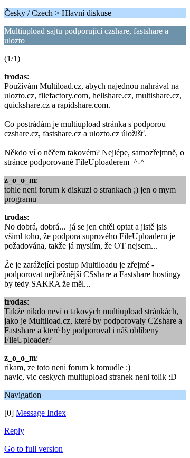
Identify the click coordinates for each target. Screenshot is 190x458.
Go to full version (33, 448)
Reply (14, 430)
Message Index (41, 412)
